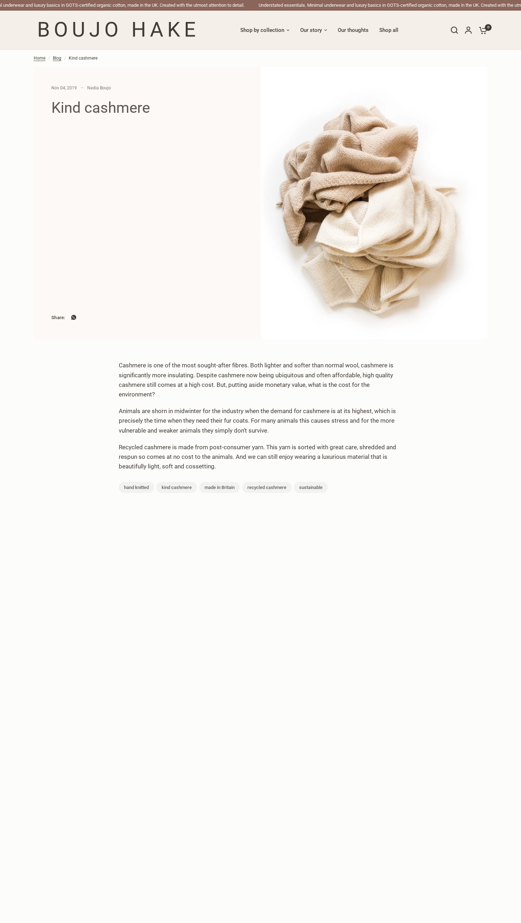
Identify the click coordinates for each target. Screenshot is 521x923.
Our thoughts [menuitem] (353, 30)
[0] (481, 30)
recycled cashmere (266, 487)
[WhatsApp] (73, 317)
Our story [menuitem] (311, 30)
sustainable (311, 487)
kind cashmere (177, 487)
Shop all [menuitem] (388, 30)
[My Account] (468, 30)
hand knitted (136, 487)
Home (39, 58)
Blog (57, 58)
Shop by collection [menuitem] (262, 30)
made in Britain (220, 487)
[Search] (454, 30)
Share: (58, 317)
